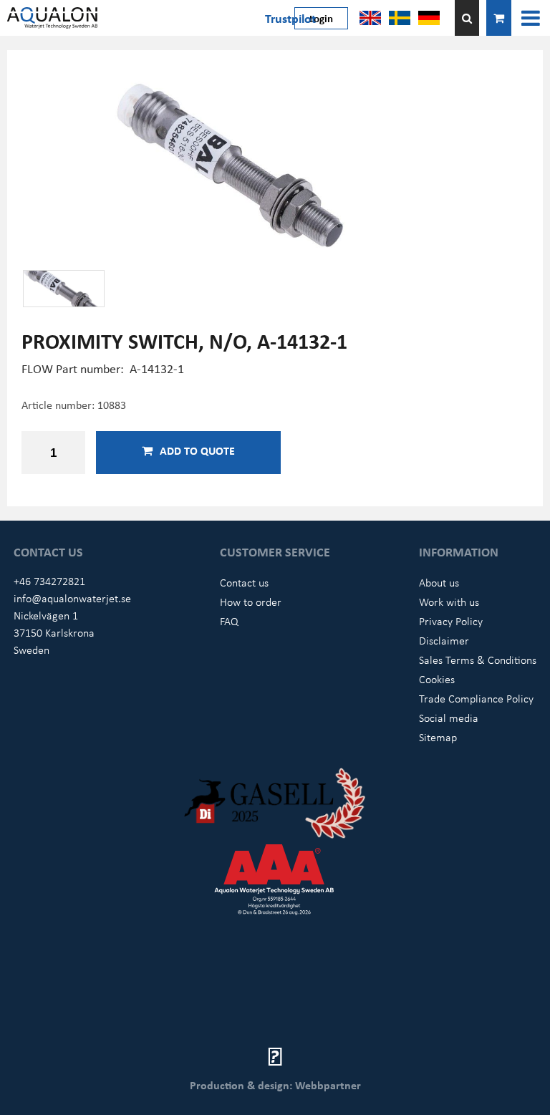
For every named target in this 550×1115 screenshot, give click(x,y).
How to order (250, 601)
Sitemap (438, 737)
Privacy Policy (451, 621)
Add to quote (197, 450)
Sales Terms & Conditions (477, 659)
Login (321, 18)
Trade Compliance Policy (476, 698)
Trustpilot (290, 17)
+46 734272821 (49, 581)
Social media (448, 717)
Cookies (437, 679)
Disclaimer (444, 640)
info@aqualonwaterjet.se (72, 598)
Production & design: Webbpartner (275, 1085)
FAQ (229, 621)
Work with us (449, 601)
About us (439, 582)
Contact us (244, 582)
